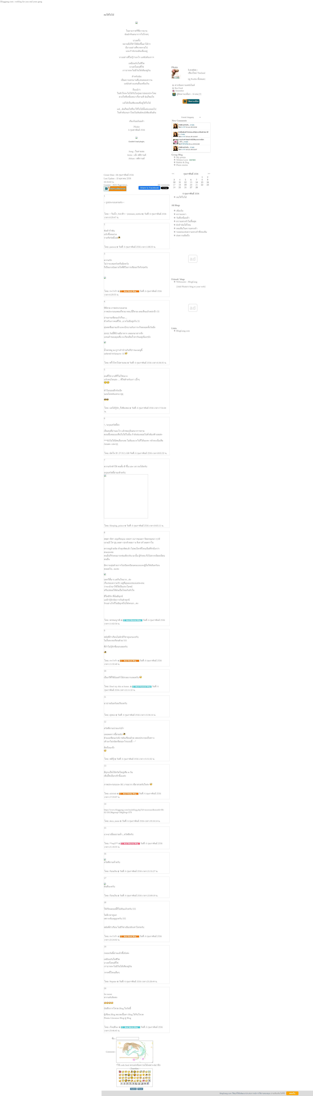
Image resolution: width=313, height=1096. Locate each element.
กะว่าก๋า (114, 291)
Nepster (113, 981)
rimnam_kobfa (134, 214)
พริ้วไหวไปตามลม (118, 363)
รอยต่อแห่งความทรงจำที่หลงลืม (191, 232)
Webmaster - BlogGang (186, 282)
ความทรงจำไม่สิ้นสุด (186, 221)
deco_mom (115, 821)
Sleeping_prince (117, 525)
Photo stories (182, 165)
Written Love (182, 160)
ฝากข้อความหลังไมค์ (185, 85)
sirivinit (113, 793)
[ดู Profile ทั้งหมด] (196, 79)
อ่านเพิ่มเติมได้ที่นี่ (278, 1093)
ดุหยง (113, 715)
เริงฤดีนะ (114, 1027)
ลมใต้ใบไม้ (181, 197)
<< (173, 173)
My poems (181, 157)
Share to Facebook (149, 188)
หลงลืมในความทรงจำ (186, 228)
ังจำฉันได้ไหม (183, 225)
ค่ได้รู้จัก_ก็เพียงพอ (119, 408)
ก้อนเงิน (114, 871)
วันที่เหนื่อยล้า (182, 218)
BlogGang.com (183, 331)
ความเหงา (181, 214)
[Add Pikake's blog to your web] (191, 286)
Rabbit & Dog (182, 162)
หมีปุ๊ (112, 759)
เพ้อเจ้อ (179, 210)
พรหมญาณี (115, 620)
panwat (113, 247)
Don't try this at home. (120, 686)
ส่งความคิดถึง (183, 235)
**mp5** (114, 843)
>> (209, 173)
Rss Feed (179, 88)
